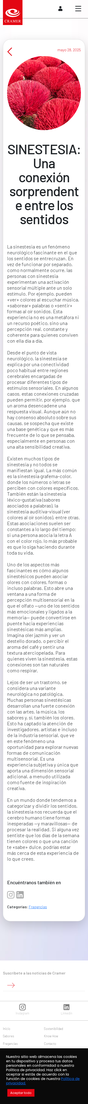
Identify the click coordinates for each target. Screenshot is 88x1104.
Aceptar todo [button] (21, 1093)
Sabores (8, 1036)
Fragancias (38, 906)
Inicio (6, 1029)
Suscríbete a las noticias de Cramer (34, 973)
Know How (51, 1036)
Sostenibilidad (53, 1029)
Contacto (50, 1044)
